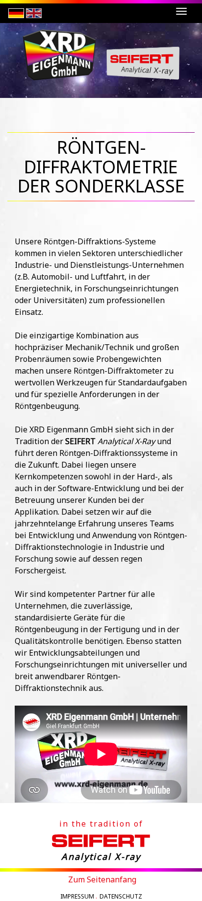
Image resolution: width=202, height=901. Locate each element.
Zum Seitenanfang (102, 879)
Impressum (77, 896)
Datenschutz (121, 896)
